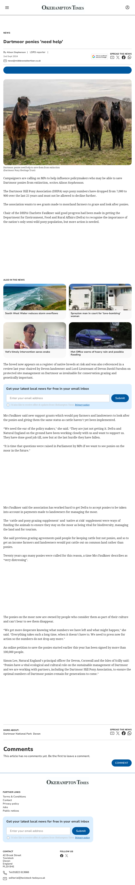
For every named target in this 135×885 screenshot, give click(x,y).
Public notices (11, 810)
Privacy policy (11, 803)
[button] (7, 7)
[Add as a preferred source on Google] (99, 56)
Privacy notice (82, 404)
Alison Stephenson (16, 52)
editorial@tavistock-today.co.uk (27, 878)
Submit (120, 398)
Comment (121, 763)
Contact (7, 800)
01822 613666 (21, 872)
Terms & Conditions (14, 796)
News (6, 32)
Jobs (5, 807)
